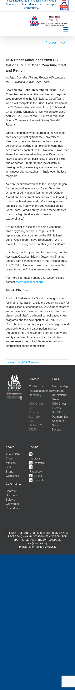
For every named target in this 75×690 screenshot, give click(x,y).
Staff (9, 467)
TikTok (37, 475)
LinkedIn (38, 480)
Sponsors (58, 420)
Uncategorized (13, 362)
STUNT (57, 412)
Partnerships (60, 416)
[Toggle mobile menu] (66, 29)
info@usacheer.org (40, 390)
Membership (60, 386)
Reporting (35, 395)
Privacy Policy (26, 546)
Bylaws (10, 499)
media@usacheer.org (29, 281)
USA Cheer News (31, 362)
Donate (56, 429)
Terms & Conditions (46, 546)
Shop (55, 425)
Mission (11, 462)
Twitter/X (39, 462)
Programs (58, 390)
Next (63, 42)
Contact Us (36, 386)
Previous (51, 42)
